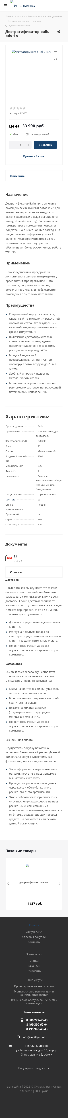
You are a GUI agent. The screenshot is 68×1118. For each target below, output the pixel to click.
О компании (34, 954)
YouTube (43, 1105)
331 (16, 556)
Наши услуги (34, 979)
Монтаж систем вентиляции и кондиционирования (34, 993)
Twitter (34, 1105)
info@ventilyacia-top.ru (36, 1037)
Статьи (34, 960)
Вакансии (34, 966)
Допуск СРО (34, 931)
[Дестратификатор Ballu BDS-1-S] (34, 67)
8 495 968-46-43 (37, 1029)
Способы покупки (34, 937)
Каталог (34, 925)
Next (60, 884)
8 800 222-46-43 (37, 1020)
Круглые (10, 499)
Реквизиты (34, 971)
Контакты (34, 942)
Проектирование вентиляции (34, 986)
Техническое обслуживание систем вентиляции (34, 1001)
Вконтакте (25, 1105)
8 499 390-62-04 (37, 1025)
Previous (8, 884)
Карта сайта (13, 1086)
